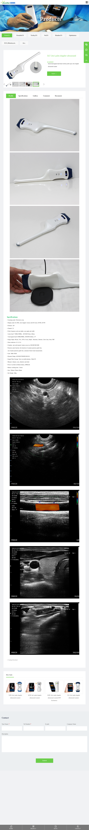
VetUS (46, 35)
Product (33, 828)
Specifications (23, 96)
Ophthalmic (72, 35)
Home (11, 828)
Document (58, 96)
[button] (4, 84)
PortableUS (20, 35)
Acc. (24, 43)
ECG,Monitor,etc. (10, 43)
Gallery (35, 96)
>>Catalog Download (12, 660)
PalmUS (7, 35)
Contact (78, 828)
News (55, 828)
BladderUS (58, 35)
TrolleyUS (34, 35)
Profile (11, 96)
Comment (46, 96)
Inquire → (54, 73)
